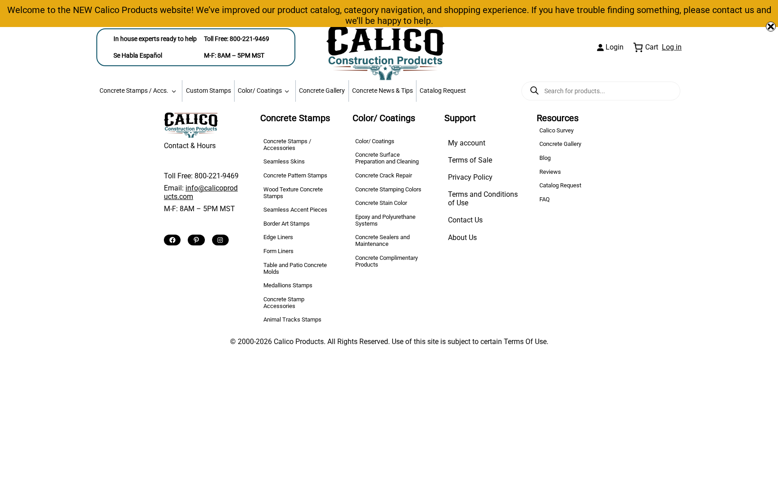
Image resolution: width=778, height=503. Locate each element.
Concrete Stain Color (381, 202)
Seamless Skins (284, 161)
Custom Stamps (208, 91)
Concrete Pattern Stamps (295, 175)
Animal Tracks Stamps (292, 319)
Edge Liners (278, 237)
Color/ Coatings (260, 91)
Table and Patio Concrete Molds (295, 268)
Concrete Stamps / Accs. (134, 91)
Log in (672, 47)
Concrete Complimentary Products (386, 261)
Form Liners (278, 251)
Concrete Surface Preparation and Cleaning (387, 158)
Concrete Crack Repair (383, 175)
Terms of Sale (470, 160)
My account (466, 143)
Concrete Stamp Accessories (283, 302)
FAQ (544, 199)
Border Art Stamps (286, 223)
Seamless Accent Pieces (295, 209)
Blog (545, 157)
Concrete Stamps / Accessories (287, 144)
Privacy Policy (470, 177)
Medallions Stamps (287, 285)
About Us (462, 237)
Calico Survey (556, 130)
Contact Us (465, 220)
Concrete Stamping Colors (388, 189)
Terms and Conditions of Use (483, 198)
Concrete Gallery (322, 91)
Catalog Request (443, 91)
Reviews (550, 171)
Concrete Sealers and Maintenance (382, 240)
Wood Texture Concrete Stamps (293, 192)
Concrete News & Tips (382, 91)
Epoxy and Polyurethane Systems (385, 220)
